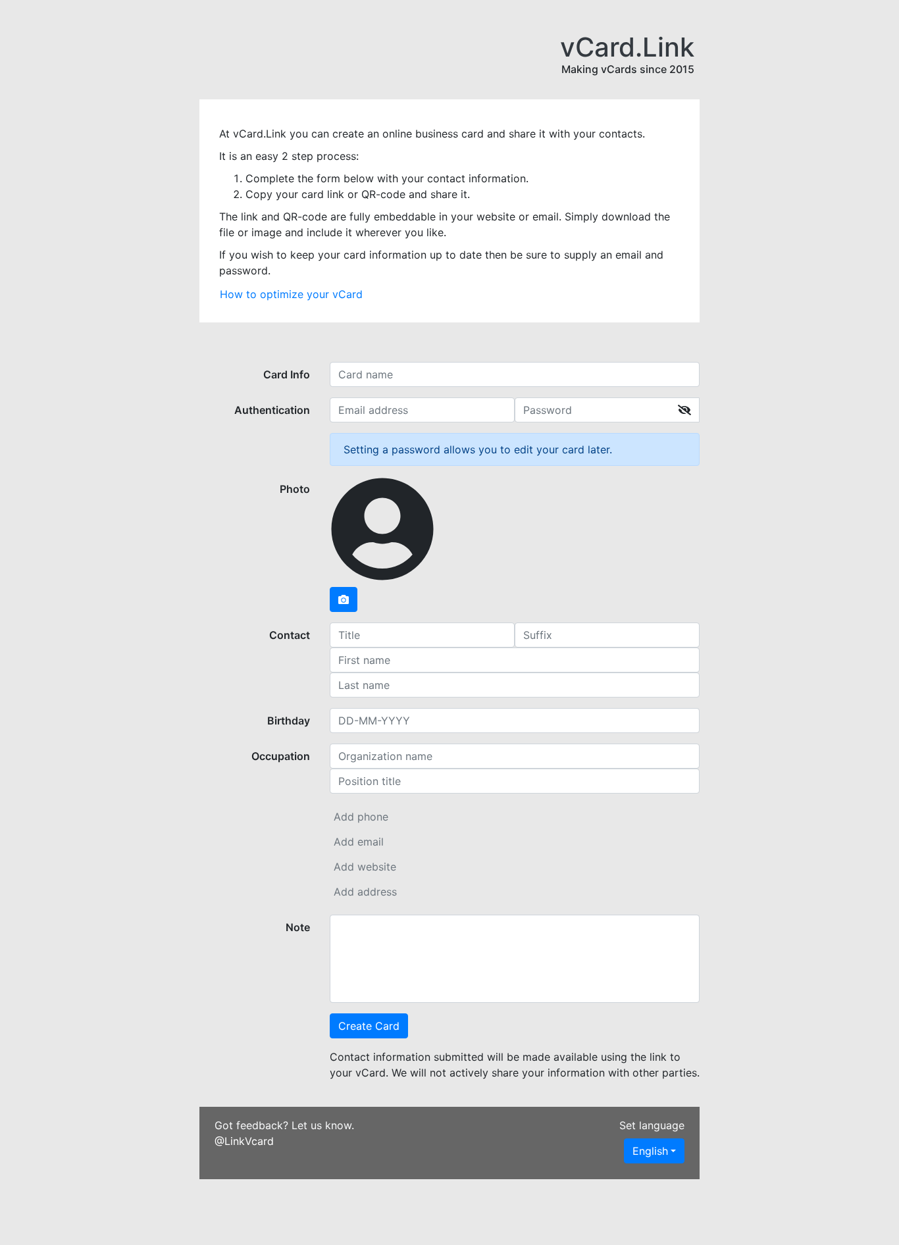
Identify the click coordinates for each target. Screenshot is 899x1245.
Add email (359, 841)
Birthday (288, 720)
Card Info (286, 374)
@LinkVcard (244, 1141)
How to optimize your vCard (291, 294)
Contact (289, 635)
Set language (651, 1125)
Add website (365, 866)
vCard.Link (627, 47)
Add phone (361, 816)
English (650, 1150)
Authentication (272, 410)
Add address (365, 891)
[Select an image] (343, 599)
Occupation (280, 756)
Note (298, 927)
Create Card (368, 1025)
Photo (295, 488)
